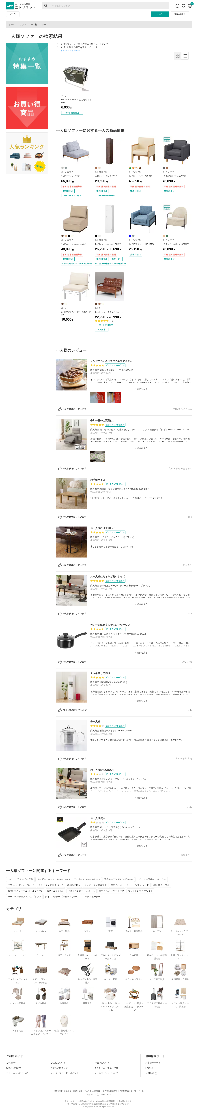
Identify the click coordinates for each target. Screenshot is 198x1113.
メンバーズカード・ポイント (64, 1073)
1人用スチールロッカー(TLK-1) (108, 244)
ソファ (23, 24)
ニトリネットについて (17, 1073)
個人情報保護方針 (110, 1091)
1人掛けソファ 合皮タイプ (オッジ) (109, 312)
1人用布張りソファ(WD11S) (174, 176)
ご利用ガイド (12, 1062)
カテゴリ (13, 14)
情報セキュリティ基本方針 (90, 1091)
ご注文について (58, 1062)
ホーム (12, 24)
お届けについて (102, 1062)
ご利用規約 (124, 1091)
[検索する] (46, 5)
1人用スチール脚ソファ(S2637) (176, 244)
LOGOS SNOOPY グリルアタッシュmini (76, 101)
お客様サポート (153, 1062)
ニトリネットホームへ (69, 50)
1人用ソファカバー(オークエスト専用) (76, 313)
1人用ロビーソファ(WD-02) (140, 176)
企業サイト (91, 1094)
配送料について (13, 1068)
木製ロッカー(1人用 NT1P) (106, 176)
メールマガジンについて (106, 1073)
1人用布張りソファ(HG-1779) (141, 244)
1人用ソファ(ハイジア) (70, 176)
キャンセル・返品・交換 (106, 1068)
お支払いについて (59, 1068)
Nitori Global (106, 1094)
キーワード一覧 (137, 1091)
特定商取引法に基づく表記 (65, 1091)
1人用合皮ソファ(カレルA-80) (73, 244)
